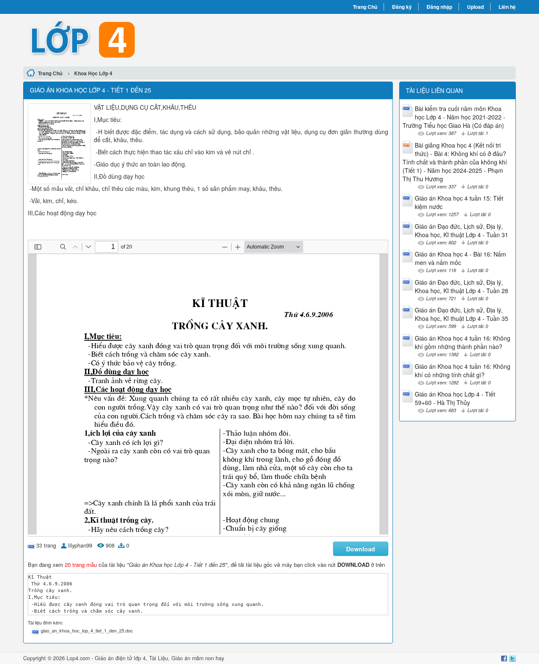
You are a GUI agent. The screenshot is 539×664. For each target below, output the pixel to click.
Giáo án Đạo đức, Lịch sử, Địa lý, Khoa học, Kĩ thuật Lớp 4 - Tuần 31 (461, 230)
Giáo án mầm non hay (197, 658)
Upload (475, 7)
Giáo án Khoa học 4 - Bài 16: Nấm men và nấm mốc (460, 258)
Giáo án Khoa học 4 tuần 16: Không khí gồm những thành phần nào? (462, 342)
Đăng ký (402, 7)
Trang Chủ (365, 7)
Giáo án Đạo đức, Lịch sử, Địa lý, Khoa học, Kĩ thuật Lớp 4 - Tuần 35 (461, 314)
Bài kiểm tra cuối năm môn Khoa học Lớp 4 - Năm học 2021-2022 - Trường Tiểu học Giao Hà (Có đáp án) (454, 117)
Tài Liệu (158, 658)
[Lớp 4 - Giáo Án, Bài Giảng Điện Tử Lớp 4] (146, 39)
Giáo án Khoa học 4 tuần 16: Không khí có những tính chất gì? (462, 370)
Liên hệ (507, 7)
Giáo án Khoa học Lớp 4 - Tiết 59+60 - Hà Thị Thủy (455, 398)
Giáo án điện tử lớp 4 (120, 658)
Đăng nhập (439, 7)
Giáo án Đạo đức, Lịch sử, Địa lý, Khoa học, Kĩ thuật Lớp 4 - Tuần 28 (461, 286)
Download (360, 549)
